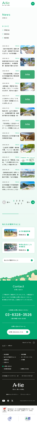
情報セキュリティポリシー (12, 394)
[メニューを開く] (33, 4)
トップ (3, 345)
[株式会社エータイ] (6, 4)
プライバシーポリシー (25, 394)
